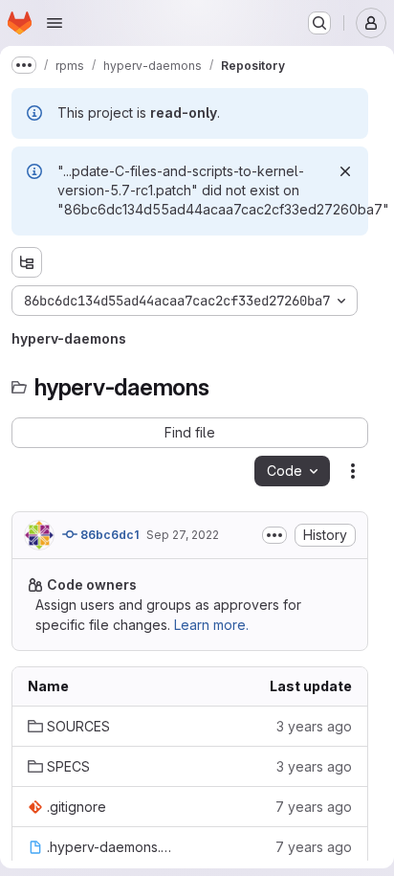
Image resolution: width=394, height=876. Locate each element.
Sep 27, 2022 (182, 535)
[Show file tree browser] (26, 262)
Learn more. (211, 625)
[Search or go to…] (319, 22)
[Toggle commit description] (274, 535)
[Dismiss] (345, 171)
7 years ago (313, 806)
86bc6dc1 (108, 535)
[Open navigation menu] (54, 23)
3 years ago (314, 726)
